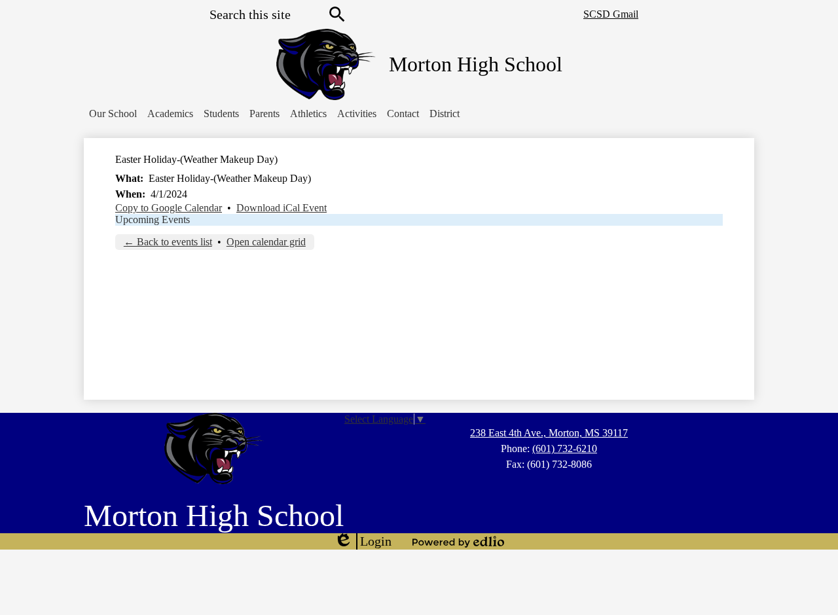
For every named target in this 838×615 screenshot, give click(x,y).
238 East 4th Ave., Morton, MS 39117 (549, 432)
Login (363, 542)
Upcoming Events (152, 219)
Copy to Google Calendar (168, 207)
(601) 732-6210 (564, 448)
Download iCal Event (281, 207)
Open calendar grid (266, 241)
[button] (113, 114)
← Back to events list (168, 241)
